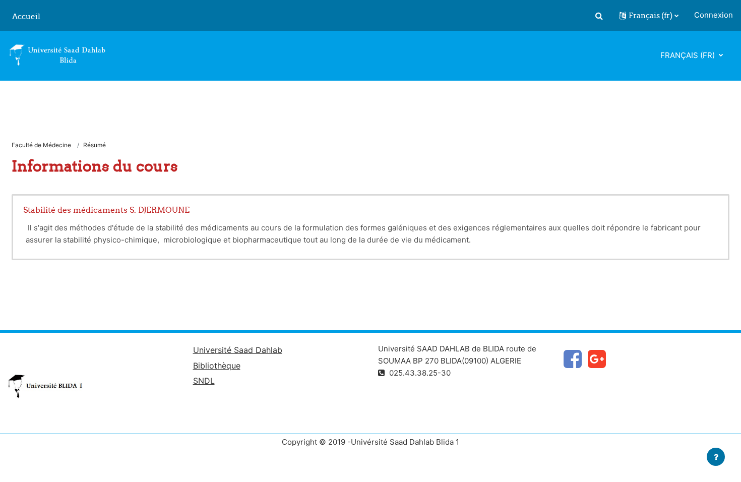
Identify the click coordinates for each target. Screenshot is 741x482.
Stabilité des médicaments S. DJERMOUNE (106, 210)
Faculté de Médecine (41, 145)
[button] (598, 15)
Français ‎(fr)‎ (688, 55)
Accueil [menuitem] (26, 16)
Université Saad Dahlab (237, 350)
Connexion (713, 15)
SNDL (204, 381)
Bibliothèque (216, 365)
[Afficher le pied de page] (716, 457)
